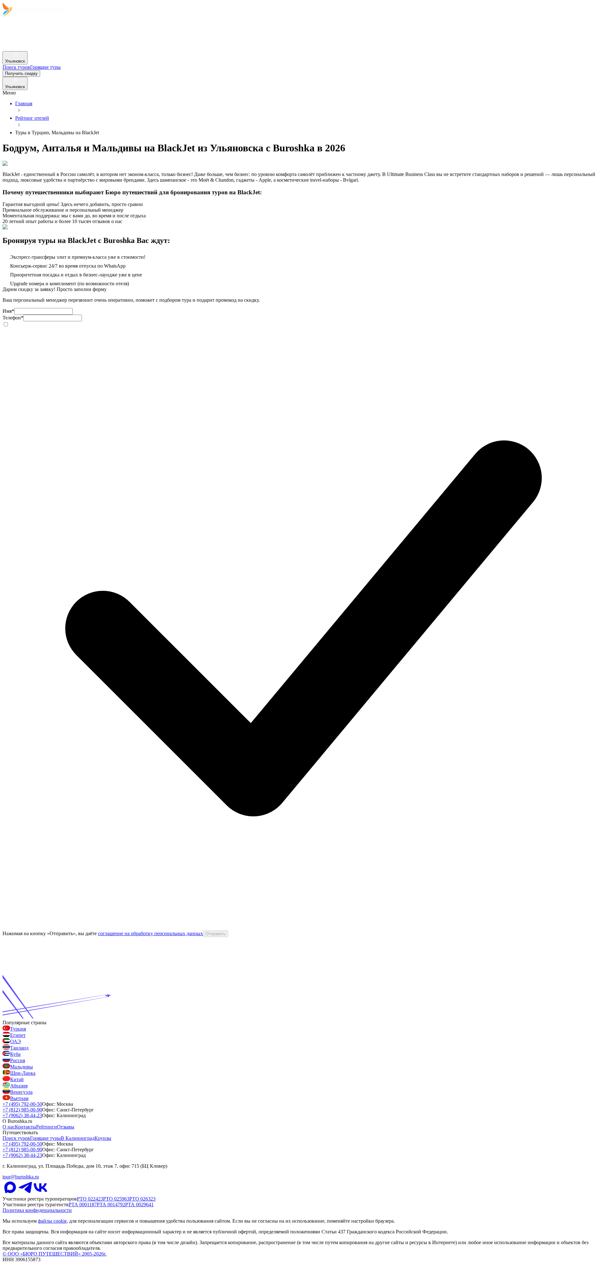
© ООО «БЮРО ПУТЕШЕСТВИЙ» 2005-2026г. (55, 1253)
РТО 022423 (90, 1198)
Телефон (13, 317)
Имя (8, 311)
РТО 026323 (142, 1198)
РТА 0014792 (111, 1204)
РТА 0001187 (83, 1204)
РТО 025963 (116, 1198)
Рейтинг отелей (32, 118)
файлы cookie (52, 1221)
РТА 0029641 (139, 1204)
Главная (23, 103)
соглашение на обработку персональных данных (150, 933)
